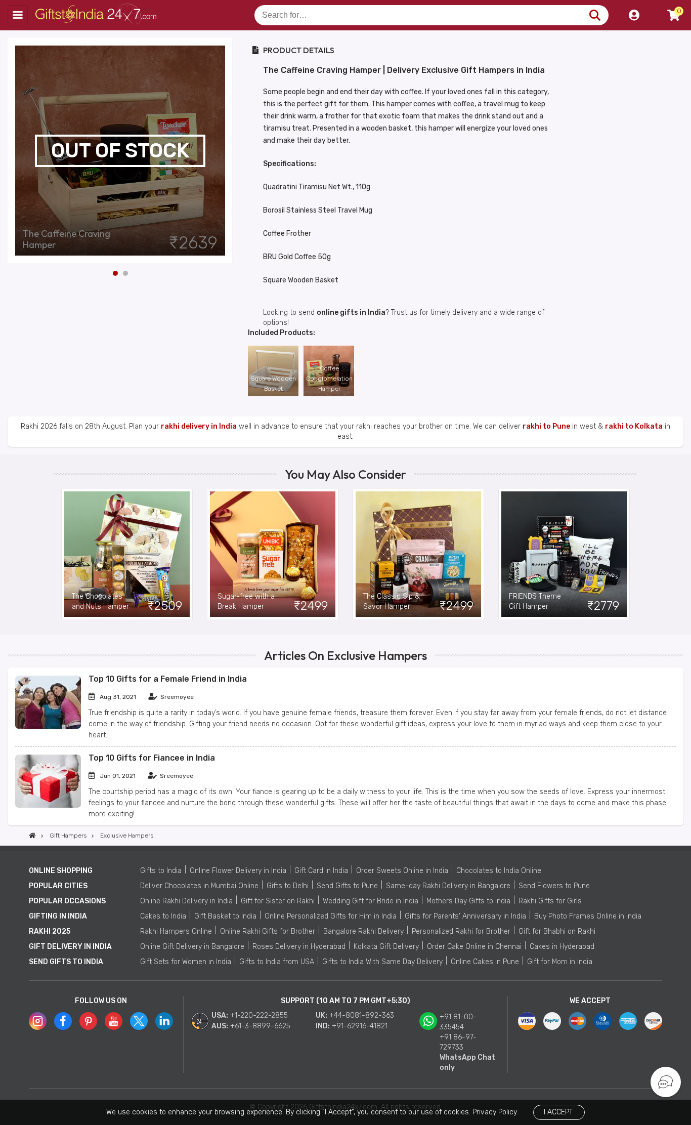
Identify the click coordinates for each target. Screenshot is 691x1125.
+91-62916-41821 (359, 1026)
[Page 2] (125, 273)
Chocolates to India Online (498, 870)
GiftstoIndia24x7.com (96, 15)
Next (225, 151)
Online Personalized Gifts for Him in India (331, 916)
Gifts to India (161, 870)
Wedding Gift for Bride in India (370, 901)
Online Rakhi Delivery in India (186, 901)
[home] (32, 835)
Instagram (38, 1021)
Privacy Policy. (495, 1112)
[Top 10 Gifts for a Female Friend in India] (48, 726)
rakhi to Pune (546, 426)
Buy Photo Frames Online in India (587, 916)
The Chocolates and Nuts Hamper (100, 601)
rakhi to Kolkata (634, 426)
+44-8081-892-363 (361, 1015)
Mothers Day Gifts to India (468, 901)
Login (634, 15)
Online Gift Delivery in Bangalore (192, 946)
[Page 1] (115, 273)
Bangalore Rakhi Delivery (363, 931)
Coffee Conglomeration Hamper (329, 378)
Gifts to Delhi (288, 886)
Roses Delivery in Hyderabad (299, 946)
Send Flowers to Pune (554, 886)
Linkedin (164, 1021)
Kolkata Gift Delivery (386, 946)
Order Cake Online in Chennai (474, 946)
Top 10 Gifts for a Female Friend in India (168, 679)
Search (595, 15)
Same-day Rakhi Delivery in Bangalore (448, 886)
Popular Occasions (67, 901)
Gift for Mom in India (559, 961)
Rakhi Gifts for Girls (550, 901)
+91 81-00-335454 (458, 1022)
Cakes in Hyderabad (562, 946)
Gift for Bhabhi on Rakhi (557, 931)
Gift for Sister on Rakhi (278, 901)
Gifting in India (58, 916)
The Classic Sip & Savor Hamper (391, 601)
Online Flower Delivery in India (238, 870)
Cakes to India (163, 916)
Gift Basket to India (225, 916)
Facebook (63, 1021)
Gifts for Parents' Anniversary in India (465, 916)
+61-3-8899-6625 (260, 1026)
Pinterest (88, 1021)
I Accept (558, 1112)
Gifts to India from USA (276, 961)
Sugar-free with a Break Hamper (246, 601)
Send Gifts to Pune (347, 886)
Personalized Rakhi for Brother (461, 931)
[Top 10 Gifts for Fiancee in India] (48, 805)
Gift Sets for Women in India (185, 961)
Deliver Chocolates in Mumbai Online (199, 886)
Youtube (113, 1021)
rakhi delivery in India (199, 426)
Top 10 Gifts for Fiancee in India (152, 758)
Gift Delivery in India (70, 946)
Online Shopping (61, 870)
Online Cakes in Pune (485, 961)
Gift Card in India (321, 870)
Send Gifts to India (66, 961)
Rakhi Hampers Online (176, 931)
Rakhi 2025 (49, 931)
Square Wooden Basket (273, 383)
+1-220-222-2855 (259, 1015)
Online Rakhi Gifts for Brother (267, 931)
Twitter (139, 1021)
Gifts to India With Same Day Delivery (382, 961)
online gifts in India (351, 312)
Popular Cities (58, 886)
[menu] (18, 15)
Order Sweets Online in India (402, 870)
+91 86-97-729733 (458, 1042)
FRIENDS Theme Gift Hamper (535, 601)
